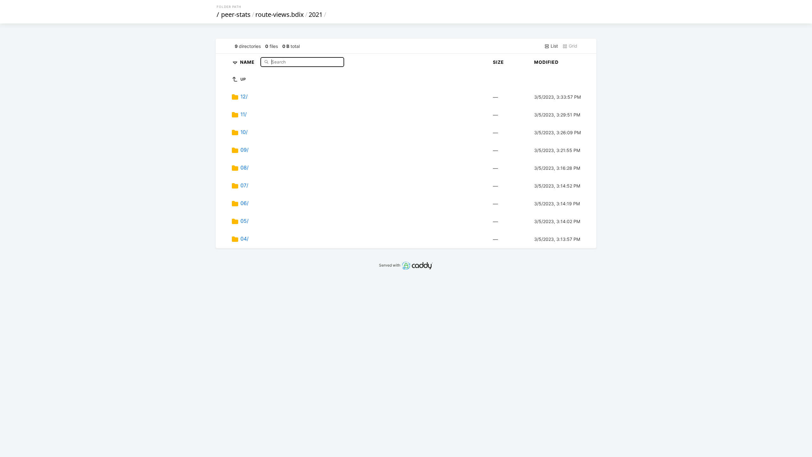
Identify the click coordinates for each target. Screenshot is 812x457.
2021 (316, 14)
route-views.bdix (279, 14)
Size (498, 62)
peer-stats (236, 14)
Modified (546, 62)
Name (248, 61)
